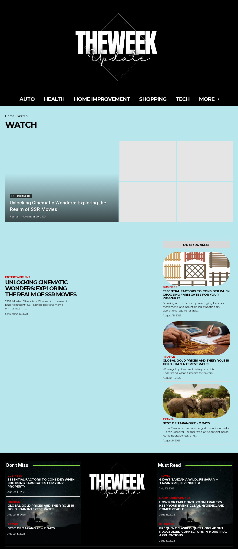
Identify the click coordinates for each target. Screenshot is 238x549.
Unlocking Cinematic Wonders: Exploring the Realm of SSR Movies (40, 288)
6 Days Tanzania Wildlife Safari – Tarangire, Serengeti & (188, 481)
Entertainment (20, 196)
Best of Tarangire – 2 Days (186, 423)
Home (9, 116)
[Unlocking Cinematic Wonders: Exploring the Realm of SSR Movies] (62, 181)
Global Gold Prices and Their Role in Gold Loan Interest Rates (196, 362)
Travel (168, 419)
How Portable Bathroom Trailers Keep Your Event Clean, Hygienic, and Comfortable (191, 505)
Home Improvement (175, 498)
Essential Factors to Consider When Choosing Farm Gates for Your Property (196, 294)
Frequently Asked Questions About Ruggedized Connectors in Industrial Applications (193, 531)
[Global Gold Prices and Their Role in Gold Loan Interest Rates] (196, 338)
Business (170, 287)
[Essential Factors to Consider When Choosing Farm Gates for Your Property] (196, 269)
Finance (169, 356)
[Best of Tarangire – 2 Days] (196, 401)
